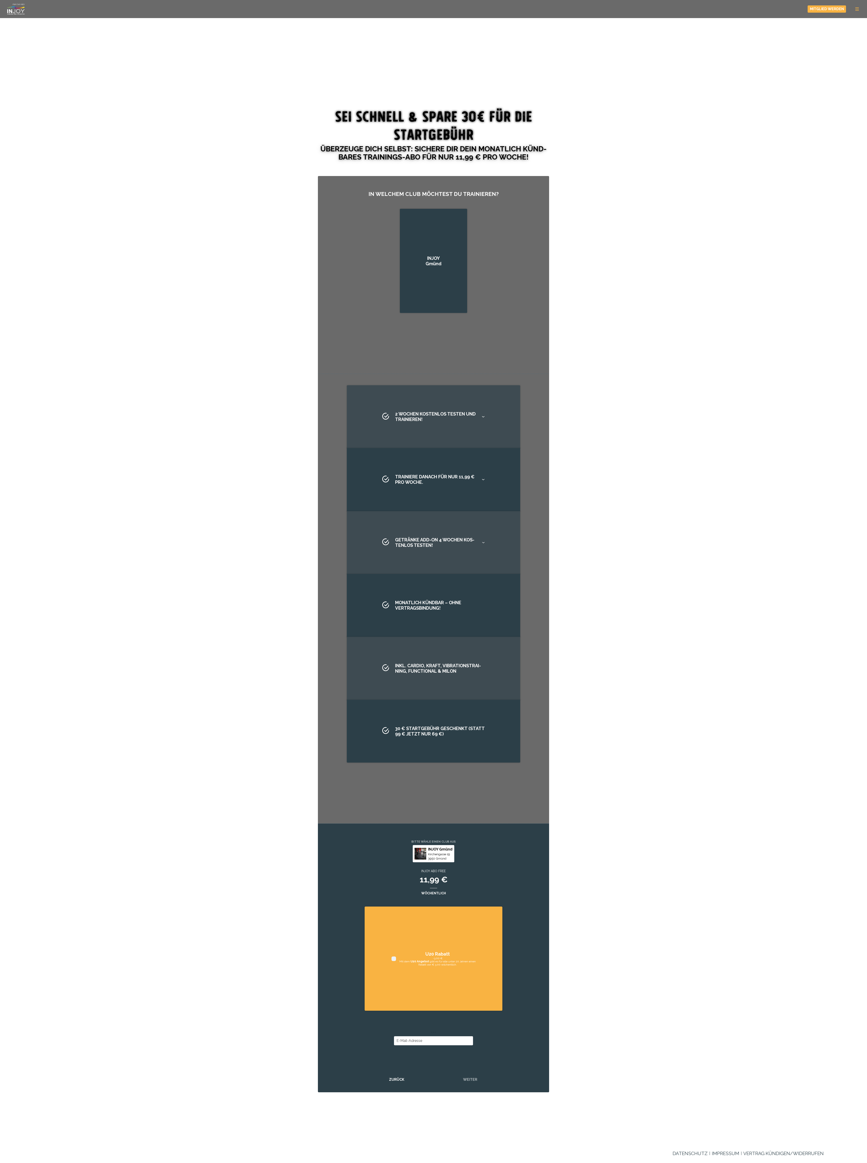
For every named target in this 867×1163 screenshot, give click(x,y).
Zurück (396, 1079)
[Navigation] (857, 9)
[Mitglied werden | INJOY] (15, 9)
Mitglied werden (827, 9)
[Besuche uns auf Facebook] (807, 1139)
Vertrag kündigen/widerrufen (783, 1153)
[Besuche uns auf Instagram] (818, 1139)
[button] (433, 416)
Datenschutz (690, 1153)
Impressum (725, 1153)
